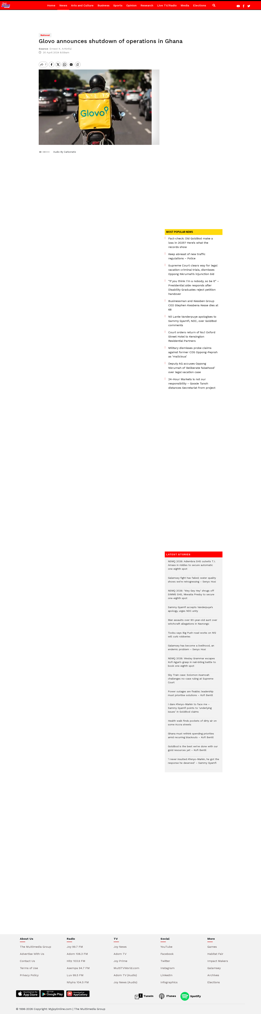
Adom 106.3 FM (77, 954)
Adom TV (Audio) (125, 975)
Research (146, 5)
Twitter (165, 961)
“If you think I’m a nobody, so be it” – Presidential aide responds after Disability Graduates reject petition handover (193, 287)
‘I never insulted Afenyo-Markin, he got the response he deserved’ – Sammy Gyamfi (193, 763)
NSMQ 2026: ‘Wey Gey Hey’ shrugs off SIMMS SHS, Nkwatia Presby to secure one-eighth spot (191, 596)
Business (103, 5)
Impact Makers (217, 961)
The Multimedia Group (35, 946)
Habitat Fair (215, 954)
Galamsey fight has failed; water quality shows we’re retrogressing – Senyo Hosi (192, 581)
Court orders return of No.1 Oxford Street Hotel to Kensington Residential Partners (191, 337)
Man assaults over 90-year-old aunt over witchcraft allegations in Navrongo (192, 624)
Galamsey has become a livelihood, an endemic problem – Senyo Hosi (191, 649)
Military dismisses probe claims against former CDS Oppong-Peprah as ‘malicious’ (193, 352)
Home (51, 5)
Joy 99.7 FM (75, 946)
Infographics (169, 982)
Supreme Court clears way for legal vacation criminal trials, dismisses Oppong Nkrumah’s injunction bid (192, 270)
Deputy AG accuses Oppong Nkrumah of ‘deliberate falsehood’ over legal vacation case (191, 368)
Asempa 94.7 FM (78, 968)
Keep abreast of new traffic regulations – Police (186, 256)
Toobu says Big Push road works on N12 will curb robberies (192, 636)
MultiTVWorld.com (126, 968)
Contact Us (27, 961)
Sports (117, 5)
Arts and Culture (82, 5)
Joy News (120, 946)
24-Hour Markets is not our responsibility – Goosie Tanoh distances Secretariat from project (191, 383)
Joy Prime (120, 961)
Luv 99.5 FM (75, 975)
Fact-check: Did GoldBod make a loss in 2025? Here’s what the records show (190, 243)
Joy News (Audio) (125, 982)
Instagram (168, 968)
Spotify (195, 996)
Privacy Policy (29, 975)
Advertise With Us (32, 954)
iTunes (170, 996)
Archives (213, 975)
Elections (199, 5)
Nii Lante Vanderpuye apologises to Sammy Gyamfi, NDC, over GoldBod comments (192, 321)
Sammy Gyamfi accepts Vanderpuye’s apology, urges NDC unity (190, 611)
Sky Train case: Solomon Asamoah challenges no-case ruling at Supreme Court (190, 680)
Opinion (131, 5)
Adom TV (120, 954)
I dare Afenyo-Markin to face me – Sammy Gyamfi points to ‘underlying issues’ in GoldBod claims (190, 710)
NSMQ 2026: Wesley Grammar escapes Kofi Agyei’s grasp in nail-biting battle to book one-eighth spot (192, 664)
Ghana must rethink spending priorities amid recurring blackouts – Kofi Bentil (191, 737)
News (63, 5)
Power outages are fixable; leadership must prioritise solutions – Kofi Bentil (190, 695)
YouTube (166, 946)
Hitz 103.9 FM (76, 961)
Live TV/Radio (167, 5)
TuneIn (148, 996)
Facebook (167, 954)
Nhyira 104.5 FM (78, 982)
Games (212, 946)
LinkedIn (166, 975)
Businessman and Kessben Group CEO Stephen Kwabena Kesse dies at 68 (193, 305)
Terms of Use (29, 968)
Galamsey (214, 968)
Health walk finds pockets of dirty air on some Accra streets (192, 724)
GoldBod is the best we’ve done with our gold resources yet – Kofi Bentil (193, 750)
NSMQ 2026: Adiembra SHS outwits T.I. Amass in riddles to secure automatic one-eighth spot (192, 567)
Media (185, 5)
